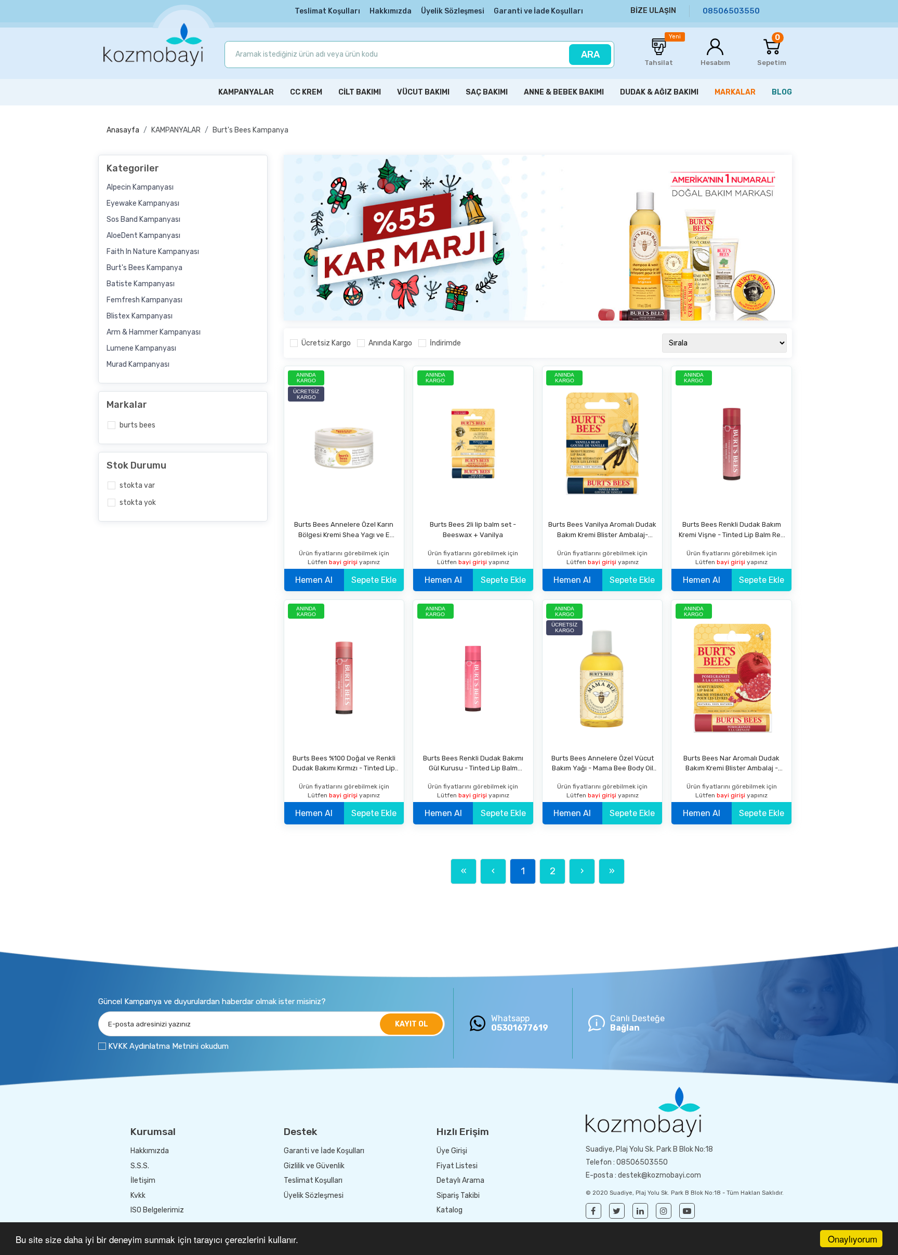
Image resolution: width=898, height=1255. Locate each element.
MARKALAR (735, 92)
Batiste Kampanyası (141, 283)
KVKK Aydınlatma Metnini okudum (168, 1046)
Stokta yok (138, 502)
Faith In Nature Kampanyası (153, 251)
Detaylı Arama (460, 1180)
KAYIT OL (411, 1024)
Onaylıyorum (852, 1238)
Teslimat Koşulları (327, 11)
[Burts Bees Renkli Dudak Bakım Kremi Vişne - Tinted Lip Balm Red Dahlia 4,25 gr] (731, 444)
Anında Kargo (390, 343)
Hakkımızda (390, 11)
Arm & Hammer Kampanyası (154, 332)
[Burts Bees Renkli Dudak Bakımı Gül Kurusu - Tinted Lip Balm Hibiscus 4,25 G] (473, 678)
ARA (590, 54)
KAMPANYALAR (176, 130)
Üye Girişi (452, 1150)
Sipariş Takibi (458, 1195)
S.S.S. (139, 1165)
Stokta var (137, 485)
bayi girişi (344, 562)
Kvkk (138, 1195)
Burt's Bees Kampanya (250, 130)
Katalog (450, 1210)
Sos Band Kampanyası (143, 219)
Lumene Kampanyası (141, 348)
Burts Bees (137, 425)
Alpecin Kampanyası (140, 187)
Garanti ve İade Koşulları (538, 11)
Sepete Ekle (374, 580)
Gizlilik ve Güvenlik (314, 1165)
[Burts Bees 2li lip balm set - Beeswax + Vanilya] (473, 444)
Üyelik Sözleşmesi (452, 11)
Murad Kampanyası (138, 364)
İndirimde (445, 343)
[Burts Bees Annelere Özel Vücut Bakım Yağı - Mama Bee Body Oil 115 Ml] (603, 678)
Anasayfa (123, 130)
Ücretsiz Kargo (326, 343)
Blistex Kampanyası (140, 316)
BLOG (782, 92)
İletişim (142, 1180)
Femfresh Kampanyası (144, 300)
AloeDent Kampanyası (143, 235)
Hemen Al (314, 580)
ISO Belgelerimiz (157, 1210)
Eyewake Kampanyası (143, 203)
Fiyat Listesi (457, 1165)
